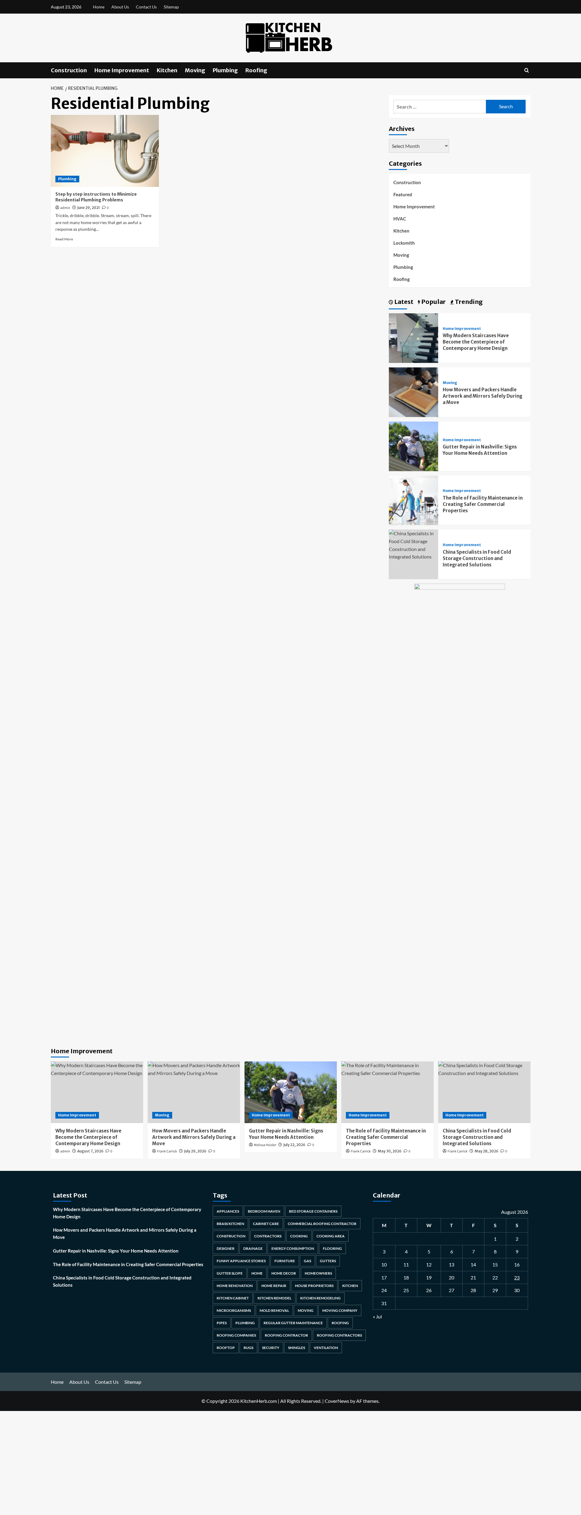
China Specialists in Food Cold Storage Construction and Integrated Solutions (477, 558)
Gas (307, 1261)
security (270, 1347)
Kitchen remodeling (320, 1298)
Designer (226, 1248)
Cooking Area (331, 1236)
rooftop (226, 1347)
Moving (195, 70)
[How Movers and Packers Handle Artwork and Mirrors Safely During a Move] (413, 391)
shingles (296, 1347)
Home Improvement (121, 70)
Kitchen (167, 70)
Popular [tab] (433, 301)
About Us (120, 6)
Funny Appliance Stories (241, 1261)
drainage (253, 1248)
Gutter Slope (230, 1273)
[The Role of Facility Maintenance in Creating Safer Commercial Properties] (413, 500)
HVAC (399, 218)
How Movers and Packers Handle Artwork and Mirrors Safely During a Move (482, 396)
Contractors (267, 1236)
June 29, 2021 (88, 207)
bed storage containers (313, 1211)
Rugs (248, 1347)
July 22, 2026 (294, 1144)
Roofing (256, 70)
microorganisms (234, 1310)
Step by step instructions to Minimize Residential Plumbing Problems (96, 197)
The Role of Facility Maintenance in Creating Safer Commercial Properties (483, 504)
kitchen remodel (274, 1298)
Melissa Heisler (265, 1145)
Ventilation (326, 1347)
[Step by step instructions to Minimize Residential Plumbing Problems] (105, 151)
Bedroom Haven (264, 1211)
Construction (69, 70)
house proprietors (314, 1285)
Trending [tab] (468, 301)
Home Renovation (235, 1285)
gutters (328, 1261)
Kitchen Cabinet (233, 1298)
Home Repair (273, 1285)
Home (98, 6)
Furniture (284, 1261)
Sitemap (171, 6)
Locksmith (404, 243)
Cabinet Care (266, 1223)
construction (231, 1236)
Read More (64, 239)
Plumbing (225, 70)
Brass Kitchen (230, 1223)
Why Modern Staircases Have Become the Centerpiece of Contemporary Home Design (476, 342)
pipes (222, 1323)
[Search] (526, 70)
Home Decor (283, 1273)
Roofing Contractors (339, 1335)
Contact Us (146, 6)
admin (65, 207)
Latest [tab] (403, 301)
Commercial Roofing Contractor (322, 1223)
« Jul (377, 1316)
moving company (339, 1310)
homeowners (318, 1273)
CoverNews (337, 1401)
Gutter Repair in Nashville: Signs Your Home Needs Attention (116, 1250)
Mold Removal (274, 1310)
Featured (402, 194)
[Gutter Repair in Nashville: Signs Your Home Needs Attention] (413, 445)
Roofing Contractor (286, 1335)
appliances (228, 1211)
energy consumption (292, 1248)
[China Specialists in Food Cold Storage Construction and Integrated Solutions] (413, 544)
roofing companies (236, 1335)
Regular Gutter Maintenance (293, 1323)
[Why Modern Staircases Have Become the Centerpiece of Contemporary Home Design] (413, 337)
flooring (332, 1248)
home (257, 1273)
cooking (299, 1236)
